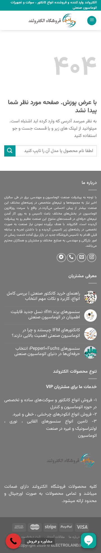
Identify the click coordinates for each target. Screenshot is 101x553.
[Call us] (71, 257)
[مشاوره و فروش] (13, 541)
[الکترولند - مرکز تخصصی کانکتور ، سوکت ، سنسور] (50, 20)
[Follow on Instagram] (91, 257)
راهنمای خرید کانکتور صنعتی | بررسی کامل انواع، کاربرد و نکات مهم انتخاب (43, 296)
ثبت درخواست (31, 537)
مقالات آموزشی (54, 537)
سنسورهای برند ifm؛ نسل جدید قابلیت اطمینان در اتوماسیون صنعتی (45, 314)
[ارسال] (9, 150)
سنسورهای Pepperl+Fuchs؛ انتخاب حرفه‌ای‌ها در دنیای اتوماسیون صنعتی (47, 351)
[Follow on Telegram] (61, 257)
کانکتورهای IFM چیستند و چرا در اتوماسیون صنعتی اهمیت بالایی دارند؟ (46, 333)
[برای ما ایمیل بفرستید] (81, 257)
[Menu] (91, 20)
